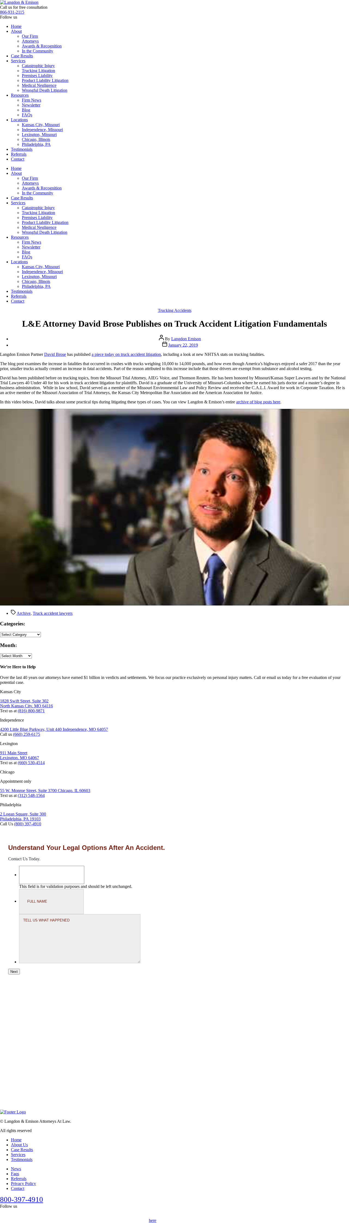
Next (14, 972)
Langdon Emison (186, 338)
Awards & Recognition (42, 46)
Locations (19, 119)
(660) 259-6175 (26, 734)
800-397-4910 (21, 1199)
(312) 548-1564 (31, 795)
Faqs (15, 1173)
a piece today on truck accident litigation (126, 354)
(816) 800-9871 (31, 710)
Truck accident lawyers (53, 613)
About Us (19, 1144)
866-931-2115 (12, 12)
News (16, 1168)
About (16, 31)
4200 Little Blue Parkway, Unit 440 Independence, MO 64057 (54, 729)
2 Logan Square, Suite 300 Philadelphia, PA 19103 (23, 816)
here (152, 1220)
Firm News (31, 100)
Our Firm (30, 36)
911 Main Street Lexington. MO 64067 (19, 755)
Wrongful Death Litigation (44, 90)
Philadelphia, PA (36, 144)
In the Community (37, 51)
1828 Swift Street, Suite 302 (24, 701)
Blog (26, 110)
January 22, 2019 (183, 345)
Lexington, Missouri (39, 134)
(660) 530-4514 (31, 762)
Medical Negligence (39, 85)
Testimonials (21, 149)
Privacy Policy (23, 1183)
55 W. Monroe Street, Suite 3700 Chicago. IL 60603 (45, 790)
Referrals (18, 154)
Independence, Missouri (42, 129)
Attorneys (30, 41)
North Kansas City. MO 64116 (26, 706)
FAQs (27, 115)
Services (18, 60)
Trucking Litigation (38, 70)
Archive (24, 613)
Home (16, 26)
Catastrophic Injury (38, 65)
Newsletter (31, 105)
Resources (20, 95)
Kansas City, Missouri (41, 124)
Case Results (22, 56)
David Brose (55, 354)
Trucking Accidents (174, 310)
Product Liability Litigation (45, 80)
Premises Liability (37, 75)
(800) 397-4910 (27, 824)
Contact (17, 159)
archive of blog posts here (258, 402)
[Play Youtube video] (174, 507)
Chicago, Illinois (36, 139)
